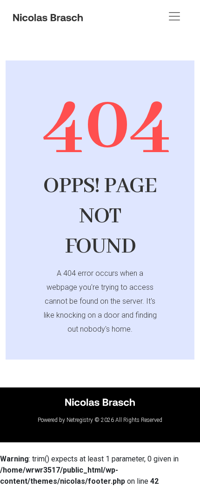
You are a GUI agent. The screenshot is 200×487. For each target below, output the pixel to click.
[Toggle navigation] (174, 16)
